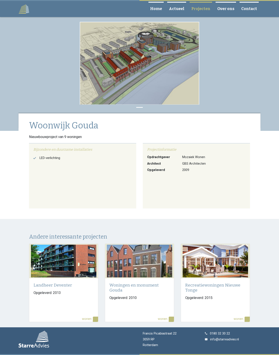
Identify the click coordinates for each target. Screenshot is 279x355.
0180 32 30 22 (220, 333)
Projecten (202, 9)
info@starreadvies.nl (224, 339)
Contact (250, 9)
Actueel (178, 9)
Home (157, 9)
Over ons (227, 9)
